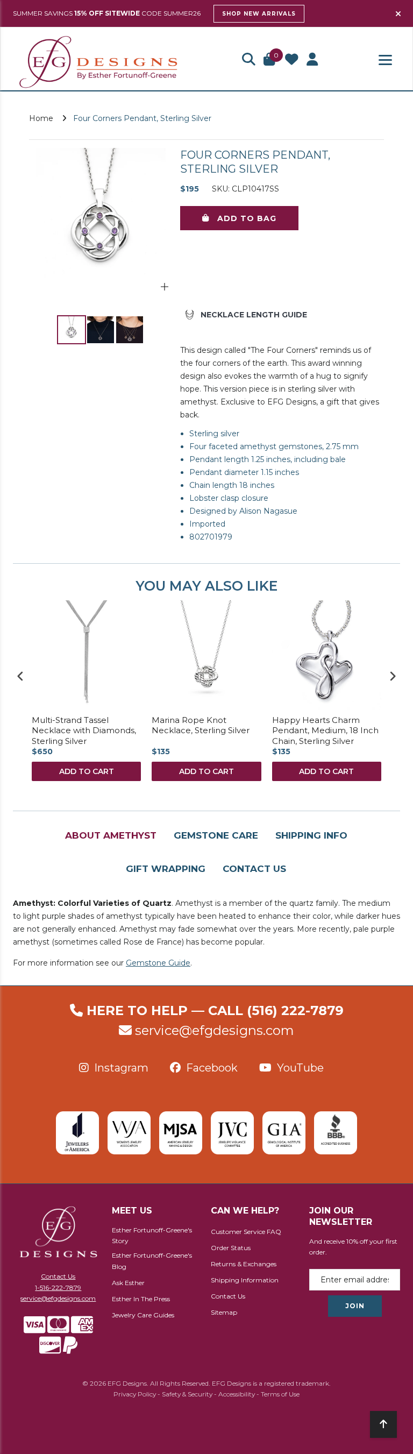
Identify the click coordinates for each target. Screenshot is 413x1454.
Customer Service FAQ (246, 1232)
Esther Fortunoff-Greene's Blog (152, 1261)
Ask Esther (128, 1283)
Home (41, 118)
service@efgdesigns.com (214, 1030)
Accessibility (236, 1394)
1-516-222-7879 (58, 1287)
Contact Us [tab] (254, 868)
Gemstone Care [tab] (216, 835)
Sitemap (224, 1312)
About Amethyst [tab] (110, 835)
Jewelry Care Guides (143, 1315)
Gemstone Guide (158, 963)
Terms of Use (280, 1394)
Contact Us (58, 1276)
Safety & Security (187, 1394)
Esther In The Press (141, 1299)
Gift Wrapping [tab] (165, 868)
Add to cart (86, 771)
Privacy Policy (134, 1394)
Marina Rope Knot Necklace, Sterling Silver (201, 725)
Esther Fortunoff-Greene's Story (152, 1235)
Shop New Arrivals (259, 13)
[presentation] (20, 676)
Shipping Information (245, 1280)
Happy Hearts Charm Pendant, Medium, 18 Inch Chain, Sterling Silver (325, 730)
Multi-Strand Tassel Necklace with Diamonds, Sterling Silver (84, 730)
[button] (248, 60)
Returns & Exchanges (243, 1264)
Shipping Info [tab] (311, 835)
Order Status (231, 1248)
